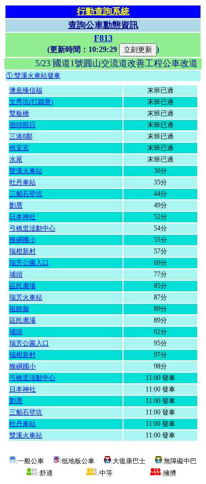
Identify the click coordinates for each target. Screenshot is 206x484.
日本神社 (22, 217)
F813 (103, 38)
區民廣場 (22, 286)
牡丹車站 (22, 182)
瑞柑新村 (22, 251)
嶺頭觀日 (22, 125)
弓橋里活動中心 (32, 228)
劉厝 (16, 205)
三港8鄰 (20, 136)
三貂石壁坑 (25, 194)
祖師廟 (19, 309)
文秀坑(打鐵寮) (31, 102)
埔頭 (16, 274)
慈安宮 (19, 148)
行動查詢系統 (103, 11)
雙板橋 (19, 113)
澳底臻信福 (25, 90)
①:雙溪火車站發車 (33, 75)
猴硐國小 (22, 240)
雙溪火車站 (25, 171)
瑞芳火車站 (25, 297)
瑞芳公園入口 (29, 263)
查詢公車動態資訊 (103, 25)
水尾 (16, 159)
